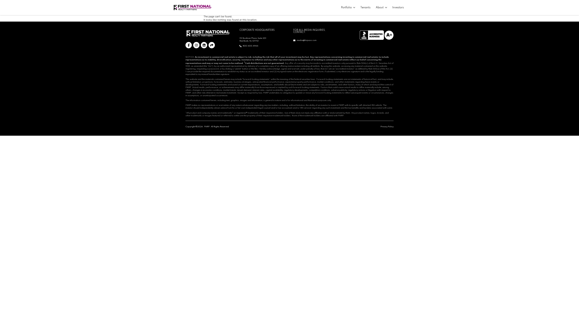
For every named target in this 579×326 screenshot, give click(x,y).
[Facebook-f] (188, 45)
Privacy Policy (387, 127)
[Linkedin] (204, 45)
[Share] (212, 45)
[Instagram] (196, 45)
